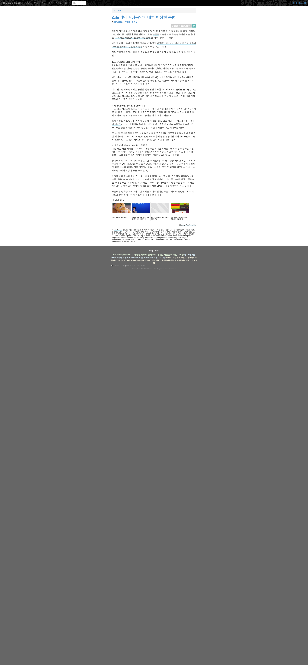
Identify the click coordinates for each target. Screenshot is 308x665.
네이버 (192, 258)
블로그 (179, 258)
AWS (115, 254)
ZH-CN (295, 3)
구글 (120, 258)
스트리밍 (127, 22)
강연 (50, 3)
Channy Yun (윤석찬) (187, 225)
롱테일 (173, 260)
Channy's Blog (10, 3)
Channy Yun (152, 269)
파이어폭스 (148, 258)
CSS (191, 260)
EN (300, 3)
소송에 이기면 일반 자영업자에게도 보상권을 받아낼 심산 (144, 155)
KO (305, 3)
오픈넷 (134, 22)
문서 (43, 3)
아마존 (160, 254)
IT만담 (120, 11)
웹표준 (192, 255)
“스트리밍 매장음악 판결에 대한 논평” (133, 37)
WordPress (135, 260)
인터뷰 (58, 3)
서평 (184, 260)
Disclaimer (118, 230)
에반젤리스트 (140, 254)
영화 (187, 260)
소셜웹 (179, 260)
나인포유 (185, 258)
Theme (116, 266)
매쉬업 (158, 260)
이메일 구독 (130, 266)
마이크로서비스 (126, 254)
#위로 (122, 266)
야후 (169, 260)
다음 (164, 258)
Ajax (142, 260)
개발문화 (168, 254)
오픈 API (126, 258)
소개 (66, 3)
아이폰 (140, 258)
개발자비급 (178, 254)
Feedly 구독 (141, 266)
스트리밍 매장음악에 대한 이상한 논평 (143, 17)
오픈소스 (157, 258)
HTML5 (114, 258)
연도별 (27, 3)
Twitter (134, 258)
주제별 (35, 3)
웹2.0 (186, 255)
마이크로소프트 (119, 260)
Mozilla (147, 260)
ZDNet (128, 260)
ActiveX (169, 258)
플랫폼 (164, 260)
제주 (174, 258)
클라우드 (152, 254)
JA (302, 3)
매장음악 (118, 22)
